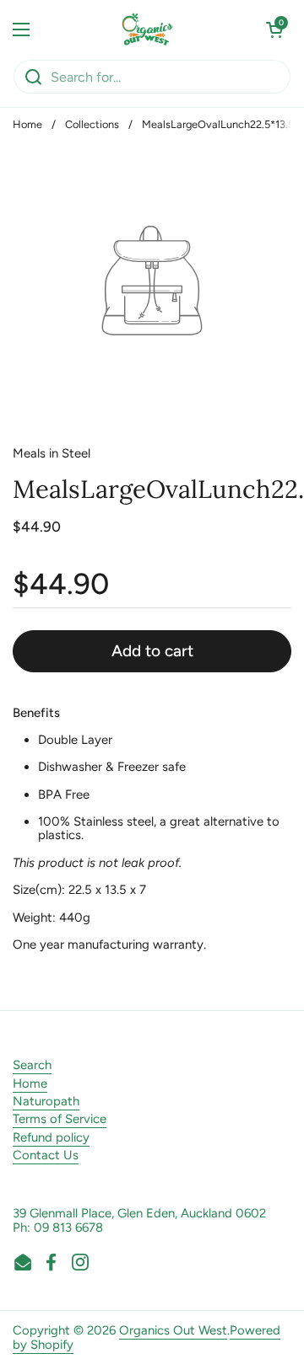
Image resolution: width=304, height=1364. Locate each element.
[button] (274, 29)
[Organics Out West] (148, 29)
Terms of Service (59, 1118)
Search (32, 1064)
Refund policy (51, 1137)
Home (27, 124)
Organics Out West (173, 1330)
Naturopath (46, 1101)
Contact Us (46, 1155)
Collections (92, 124)
